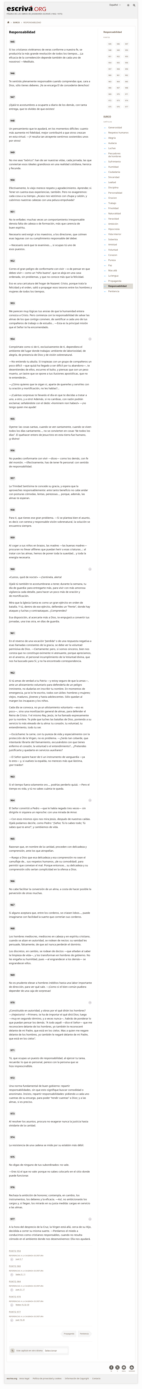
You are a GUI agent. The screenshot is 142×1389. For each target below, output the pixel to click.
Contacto (96, 1378)
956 (12, 450)
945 (12, 41)
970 (12, 1002)
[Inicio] (9, 22)
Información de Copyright (77, 1378)
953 (12, 303)
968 (12, 928)
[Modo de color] (128, 5)
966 (12, 881)
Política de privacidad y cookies (47, 1378)
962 (12, 672)
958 (12, 509)
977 (12, 1219)
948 (12, 120)
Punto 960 (15, 1266)
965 (12, 838)
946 (12, 73)
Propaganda (69, 1333)
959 (12, 537)
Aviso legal (24, 1378)
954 (12, 339)
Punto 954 (15, 1251)
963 (12, 776)
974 (12, 1137)
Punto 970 (15, 1296)
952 (12, 260)
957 (12, 478)
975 (12, 1157)
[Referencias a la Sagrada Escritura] (90, 339)
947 (12, 97)
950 (12, 180)
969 (12, 975)
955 (12, 418)
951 (12, 211)
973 (12, 1113)
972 (12, 1077)
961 (12, 633)
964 (12, 800)
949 (12, 152)
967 (12, 904)
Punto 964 (15, 1281)
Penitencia (84, 1333)
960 (12, 569)
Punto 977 (15, 1311)
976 (12, 1187)
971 (12, 1050)
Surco (107, 116)
